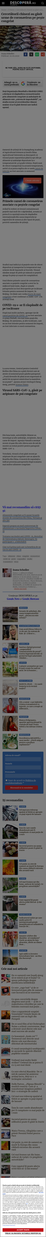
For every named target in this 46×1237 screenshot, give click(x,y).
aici (27, 1203)
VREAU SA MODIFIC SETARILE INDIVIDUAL (23, 1233)
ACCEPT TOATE (23, 1230)
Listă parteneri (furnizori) (9, 1225)
